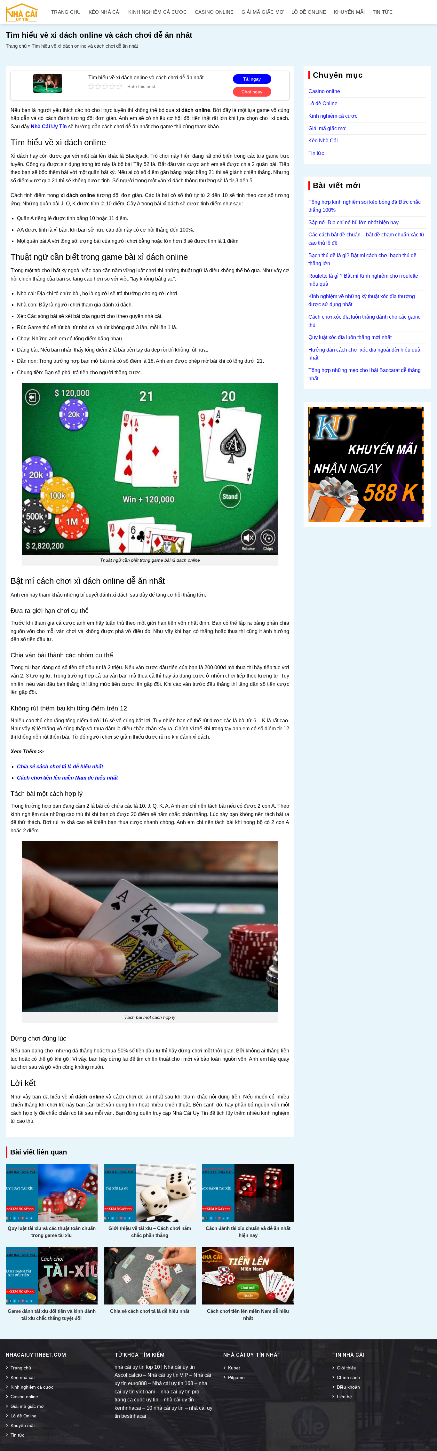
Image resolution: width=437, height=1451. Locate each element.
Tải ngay (252, 79)
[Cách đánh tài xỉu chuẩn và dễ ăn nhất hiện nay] (248, 1192)
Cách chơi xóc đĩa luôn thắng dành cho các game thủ (364, 321)
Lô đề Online (308, 12)
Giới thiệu (346, 1367)
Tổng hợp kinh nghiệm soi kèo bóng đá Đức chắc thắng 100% (364, 206)
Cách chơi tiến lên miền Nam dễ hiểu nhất (248, 1314)
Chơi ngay (252, 91)
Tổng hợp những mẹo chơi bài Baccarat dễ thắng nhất (364, 374)
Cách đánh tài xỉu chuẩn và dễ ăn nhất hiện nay (248, 1231)
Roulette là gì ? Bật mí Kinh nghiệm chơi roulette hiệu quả (363, 280)
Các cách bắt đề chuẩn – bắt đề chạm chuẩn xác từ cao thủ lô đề (366, 239)
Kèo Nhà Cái (323, 140)
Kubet (234, 1367)
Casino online (214, 12)
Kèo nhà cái (105, 12)
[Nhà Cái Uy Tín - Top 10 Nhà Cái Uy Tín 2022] (22, 12)
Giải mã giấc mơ (263, 12)
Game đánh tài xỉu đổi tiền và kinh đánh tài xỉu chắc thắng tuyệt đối (52, 1314)
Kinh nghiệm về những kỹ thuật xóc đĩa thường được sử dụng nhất (361, 300)
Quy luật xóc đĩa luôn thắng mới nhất (350, 337)
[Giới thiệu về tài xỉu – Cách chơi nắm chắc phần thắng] (150, 1192)
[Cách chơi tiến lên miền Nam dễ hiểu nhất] (248, 1275)
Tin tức (383, 12)
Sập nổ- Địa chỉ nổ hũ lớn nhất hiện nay (353, 222)
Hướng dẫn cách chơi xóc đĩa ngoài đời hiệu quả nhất (364, 354)
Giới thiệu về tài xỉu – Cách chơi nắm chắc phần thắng (149, 1231)
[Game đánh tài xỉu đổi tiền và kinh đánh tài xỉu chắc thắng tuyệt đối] (52, 1275)
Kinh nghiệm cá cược (157, 12)
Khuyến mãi (349, 12)
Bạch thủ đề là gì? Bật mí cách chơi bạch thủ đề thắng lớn (362, 259)
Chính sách (348, 1377)
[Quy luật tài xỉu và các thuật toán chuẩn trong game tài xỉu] (52, 1192)
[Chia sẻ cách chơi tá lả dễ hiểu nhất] (150, 1275)
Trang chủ (66, 12)
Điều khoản (348, 1387)
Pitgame (236, 1377)
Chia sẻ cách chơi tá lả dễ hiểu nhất (149, 1311)
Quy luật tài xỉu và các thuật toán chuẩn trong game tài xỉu (52, 1231)
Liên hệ (344, 1396)
